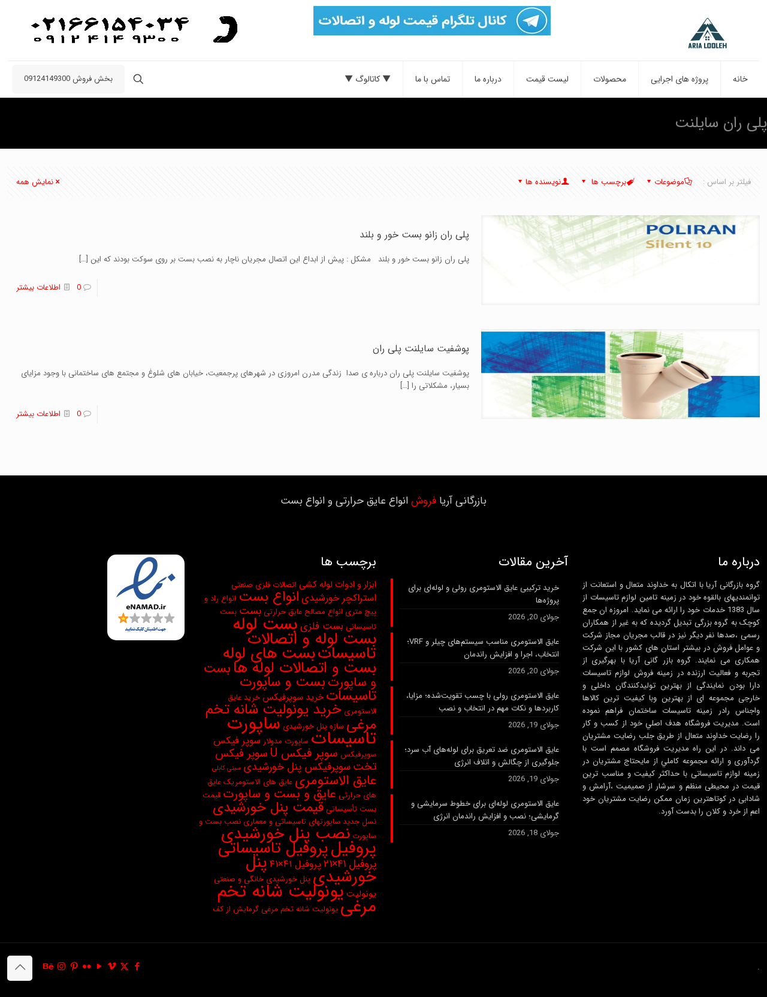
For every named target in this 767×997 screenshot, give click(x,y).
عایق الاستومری (335, 780)
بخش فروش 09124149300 (68, 79)
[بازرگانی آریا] (680, 34)
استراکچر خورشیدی (338, 598)
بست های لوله (269, 653)
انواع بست (268, 597)
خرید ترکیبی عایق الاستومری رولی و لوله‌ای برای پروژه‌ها (483, 594)
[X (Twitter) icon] (124, 967)
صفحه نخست (100, 122)
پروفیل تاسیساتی (273, 848)
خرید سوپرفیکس (293, 697)
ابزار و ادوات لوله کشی (337, 585)
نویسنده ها (543, 182)
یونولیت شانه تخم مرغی (296, 899)
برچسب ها (607, 182)
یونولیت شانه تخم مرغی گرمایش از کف (275, 909)
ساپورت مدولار (286, 741)
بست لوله (265, 624)
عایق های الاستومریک (258, 782)
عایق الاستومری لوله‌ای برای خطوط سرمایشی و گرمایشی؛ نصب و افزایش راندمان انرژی (485, 810)
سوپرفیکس (358, 754)
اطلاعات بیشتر (38, 287)
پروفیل (353, 848)
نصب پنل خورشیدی (285, 834)
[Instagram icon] (61, 967)
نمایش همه (34, 182)
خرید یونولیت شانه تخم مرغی (291, 717)
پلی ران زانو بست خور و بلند (414, 234)
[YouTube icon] (99, 967)
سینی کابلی (226, 768)
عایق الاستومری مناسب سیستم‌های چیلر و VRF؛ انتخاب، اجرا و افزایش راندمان (483, 648)
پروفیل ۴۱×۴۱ (295, 864)
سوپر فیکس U (304, 754)
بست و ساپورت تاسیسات (308, 689)
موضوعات (669, 182)
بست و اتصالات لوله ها (304, 668)
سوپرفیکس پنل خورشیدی (297, 767)
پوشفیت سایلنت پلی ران (421, 348)
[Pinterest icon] (74, 967)
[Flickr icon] (86, 967)
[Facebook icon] (136, 967)
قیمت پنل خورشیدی (268, 807)
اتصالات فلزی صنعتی (264, 585)
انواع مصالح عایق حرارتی (303, 612)
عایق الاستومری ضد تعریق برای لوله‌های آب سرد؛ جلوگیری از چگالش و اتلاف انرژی (481, 756)
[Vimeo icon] (111, 967)
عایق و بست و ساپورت (279, 794)
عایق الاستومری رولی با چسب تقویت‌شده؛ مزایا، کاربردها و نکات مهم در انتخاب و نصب (482, 702)
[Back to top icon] (19, 968)
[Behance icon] (48, 967)
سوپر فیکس (237, 741)
